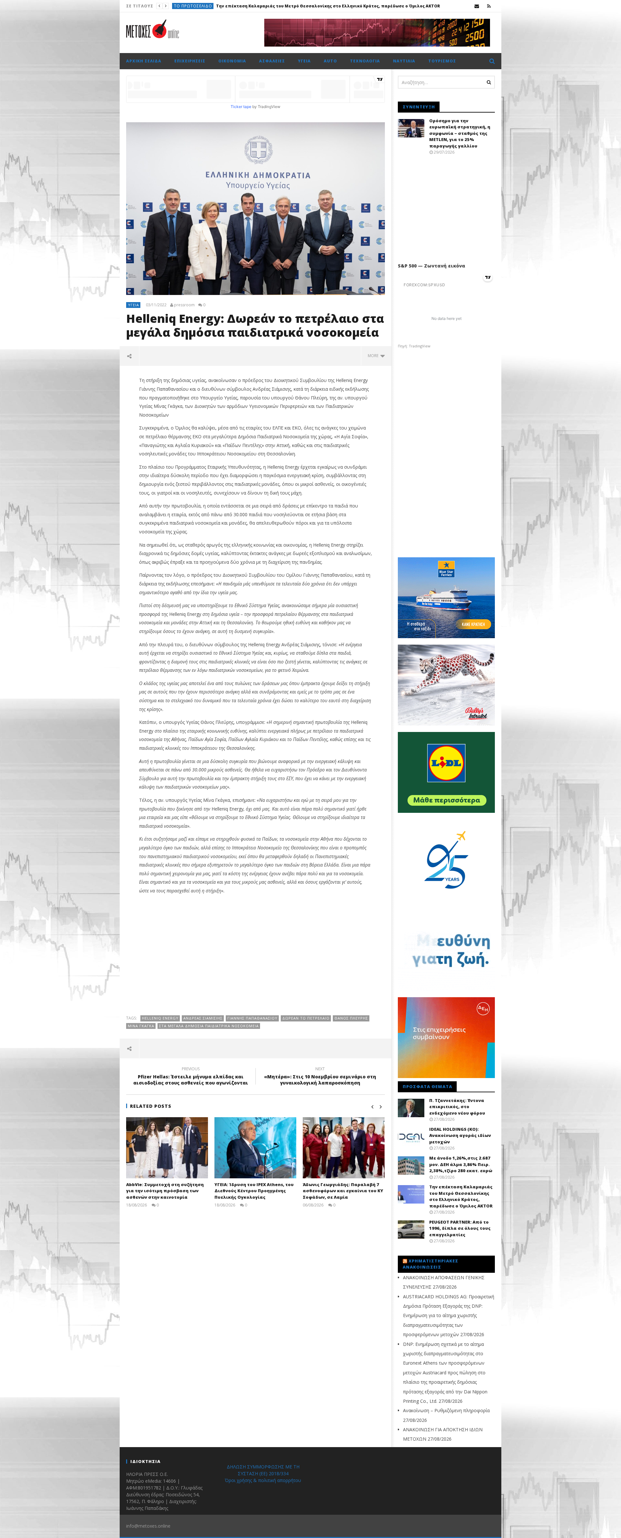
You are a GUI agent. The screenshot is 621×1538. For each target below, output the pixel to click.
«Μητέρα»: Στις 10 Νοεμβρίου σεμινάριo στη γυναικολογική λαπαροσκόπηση (320, 1076)
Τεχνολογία (365, 61)
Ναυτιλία (404, 61)
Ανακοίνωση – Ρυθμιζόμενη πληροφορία (446, 1410)
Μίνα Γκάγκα (141, 1025)
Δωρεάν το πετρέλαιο (306, 1018)
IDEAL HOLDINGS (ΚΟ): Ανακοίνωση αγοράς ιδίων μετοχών (460, 1135)
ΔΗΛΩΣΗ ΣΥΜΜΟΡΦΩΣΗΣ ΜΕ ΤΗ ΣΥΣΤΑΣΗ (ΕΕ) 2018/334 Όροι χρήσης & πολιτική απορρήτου (263, 1473)
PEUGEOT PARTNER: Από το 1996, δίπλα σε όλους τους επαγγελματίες (264, 6)
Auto (180, 6)
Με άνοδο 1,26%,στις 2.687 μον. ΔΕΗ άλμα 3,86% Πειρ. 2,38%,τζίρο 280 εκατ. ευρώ (460, 1164)
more (374, 355)
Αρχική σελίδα (143, 61)
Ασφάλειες (272, 61)
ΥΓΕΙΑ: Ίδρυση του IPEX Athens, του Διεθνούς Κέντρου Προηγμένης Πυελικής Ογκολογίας (254, 1191)
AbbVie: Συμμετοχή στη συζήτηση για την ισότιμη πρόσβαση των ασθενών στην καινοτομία (165, 1191)
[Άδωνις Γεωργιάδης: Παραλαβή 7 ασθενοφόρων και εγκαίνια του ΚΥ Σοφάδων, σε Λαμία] (344, 1147)
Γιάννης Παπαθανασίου (252, 1018)
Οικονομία (232, 61)
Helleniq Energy (160, 1018)
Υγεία (304, 61)
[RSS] (489, 6)
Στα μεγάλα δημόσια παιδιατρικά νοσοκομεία (209, 1025)
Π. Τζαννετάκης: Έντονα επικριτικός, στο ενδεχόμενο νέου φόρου (457, 1106)
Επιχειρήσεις (189, 61)
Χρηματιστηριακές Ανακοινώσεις (430, 1264)
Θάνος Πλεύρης (351, 1018)
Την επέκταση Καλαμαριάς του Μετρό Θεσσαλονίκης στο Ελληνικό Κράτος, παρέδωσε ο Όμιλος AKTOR (461, 1196)
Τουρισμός (442, 61)
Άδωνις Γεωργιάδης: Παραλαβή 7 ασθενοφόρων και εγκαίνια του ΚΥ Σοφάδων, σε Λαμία (343, 1191)
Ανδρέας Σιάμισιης (203, 1018)
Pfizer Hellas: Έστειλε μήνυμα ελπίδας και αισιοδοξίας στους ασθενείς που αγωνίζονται (190, 1076)
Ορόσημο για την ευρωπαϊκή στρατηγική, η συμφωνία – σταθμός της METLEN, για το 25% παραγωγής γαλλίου (459, 133)
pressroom (184, 305)
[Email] (477, 6)
